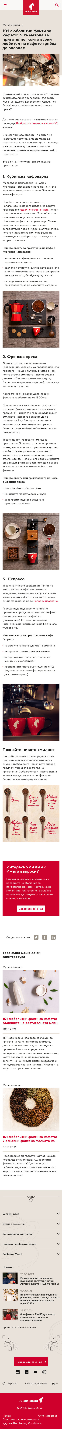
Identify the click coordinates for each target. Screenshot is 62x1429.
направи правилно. (46, 601)
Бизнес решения (14, 1223)
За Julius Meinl (12, 1254)
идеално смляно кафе (34, 209)
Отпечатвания (47, 1415)
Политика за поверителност (21, 1419)
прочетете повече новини (19, 1327)
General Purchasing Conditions (22, 1423)
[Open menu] (5, 5)
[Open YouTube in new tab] (35, 1372)
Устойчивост (11, 1213)
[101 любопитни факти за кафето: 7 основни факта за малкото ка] (31, 1109)
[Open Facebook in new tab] (26, 1372)
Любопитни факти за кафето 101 (37, 123)
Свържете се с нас (31, 908)
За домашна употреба (17, 1233)
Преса (7, 1415)
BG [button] (53, 1383)
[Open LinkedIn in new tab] (18, 1372)
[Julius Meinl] (31, 7)
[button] (57, 5)
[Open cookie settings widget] (5, 1423)
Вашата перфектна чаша (19, 1244)
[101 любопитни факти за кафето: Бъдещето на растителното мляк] (31, 991)
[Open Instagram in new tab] (44, 1372)
